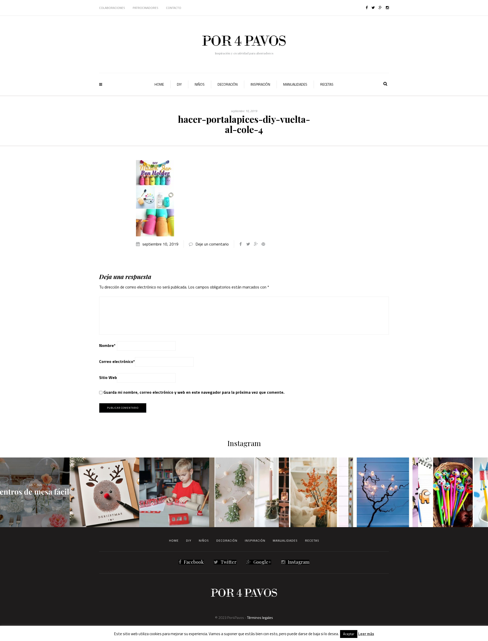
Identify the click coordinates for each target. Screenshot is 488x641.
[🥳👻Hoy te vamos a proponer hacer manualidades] (383, 492)
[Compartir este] (240, 244)
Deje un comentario (212, 244)
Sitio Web (108, 377)
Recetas (326, 84)
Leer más (366, 634)
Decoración (228, 84)
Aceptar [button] (348, 633)
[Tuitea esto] (248, 244)
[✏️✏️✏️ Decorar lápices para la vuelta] (453, 492)
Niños (200, 84)
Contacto (173, 7)
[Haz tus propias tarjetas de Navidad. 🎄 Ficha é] (104, 492)
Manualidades (295, 84)
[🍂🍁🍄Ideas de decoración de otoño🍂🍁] (313, 492)
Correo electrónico (117, 361)
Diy (179, 84)
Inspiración (260, 84)
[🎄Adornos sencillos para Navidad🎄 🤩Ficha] (244, 492)
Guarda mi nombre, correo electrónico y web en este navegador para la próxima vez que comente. (193, 392)
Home (159, 84)
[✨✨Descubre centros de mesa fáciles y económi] (35, 492)
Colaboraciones (112, 7)
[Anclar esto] (263, 244)
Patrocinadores (145, 7)
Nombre (107, 345)
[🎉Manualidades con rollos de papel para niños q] (174, 492)
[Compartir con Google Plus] (256, 244)
